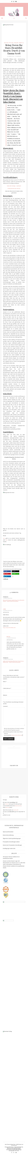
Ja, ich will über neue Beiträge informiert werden (13, 702)
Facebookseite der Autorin (14, 188)
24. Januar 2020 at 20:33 (7, 610)
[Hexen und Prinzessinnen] (14, 9)
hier (6, 540)
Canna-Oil (16, 810)
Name (5, 681)
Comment (5, 706)
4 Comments (18, 56)
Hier (4, 538)
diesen (7, 804)
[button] (7, 571)
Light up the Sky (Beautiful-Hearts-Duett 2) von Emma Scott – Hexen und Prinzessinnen (13, 662)
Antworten (6, 612)
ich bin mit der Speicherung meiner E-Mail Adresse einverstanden (13, 778)
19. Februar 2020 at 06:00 (8, 659)
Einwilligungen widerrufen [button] (9, 848)
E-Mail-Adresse (7, 688)
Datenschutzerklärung (16, 735)
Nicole (8, 636)
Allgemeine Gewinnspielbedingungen (12, 838)
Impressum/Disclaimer (8, 831)
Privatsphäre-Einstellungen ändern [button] (11, 841)
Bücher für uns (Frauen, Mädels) (14, 42)
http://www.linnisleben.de (9, 627)
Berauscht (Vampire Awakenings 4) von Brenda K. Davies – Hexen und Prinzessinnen (13, 601)
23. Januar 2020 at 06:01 (7, 598)
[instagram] (13, 1)
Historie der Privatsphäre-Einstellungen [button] (12, 845)
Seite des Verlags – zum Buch (14, 186)
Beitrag (7, 807)
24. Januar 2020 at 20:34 (11, 638)
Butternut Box (18, 805)
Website (5, 695)
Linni (4, 609)
